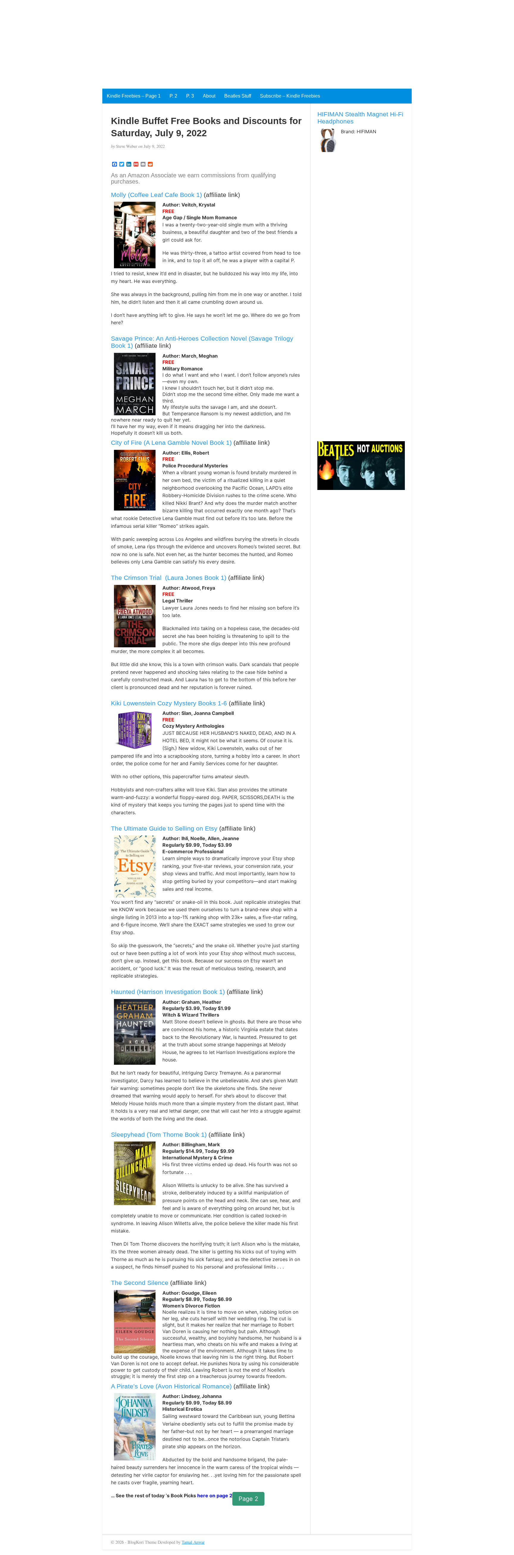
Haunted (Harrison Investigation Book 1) (168, 991)
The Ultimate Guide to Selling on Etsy (164, 828)
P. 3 (190, 95)
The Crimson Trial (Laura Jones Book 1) (168, 577)
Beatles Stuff (237, 95)
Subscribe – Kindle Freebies (290, 95)
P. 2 (173, 95)
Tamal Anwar (193, 1542)
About (209, 95)
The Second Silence (139, 1282)
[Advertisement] (178, 41)
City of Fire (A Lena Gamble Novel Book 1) (171, 442)
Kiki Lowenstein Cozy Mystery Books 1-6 (169, 703)
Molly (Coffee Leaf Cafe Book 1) (156, 194)
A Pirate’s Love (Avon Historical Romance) (171, 1386)
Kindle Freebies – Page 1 (134, 95)
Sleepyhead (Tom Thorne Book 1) (159, 1134)
